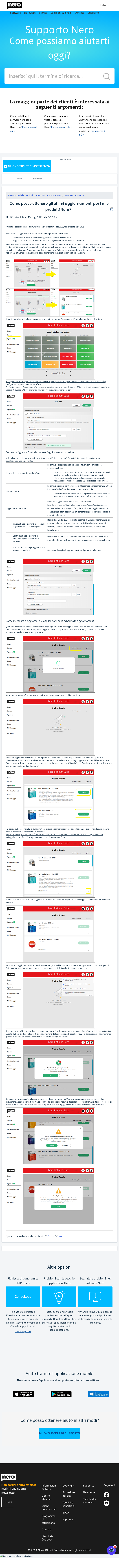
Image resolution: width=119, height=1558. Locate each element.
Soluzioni (38, 178)
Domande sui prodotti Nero (48, 195)
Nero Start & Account (74, 195)
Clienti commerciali (49, 1507)
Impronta (67, 1519)
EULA (65, 1512)
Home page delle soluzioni (20, 195)
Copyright (68, 1485)
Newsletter (89, 1492)
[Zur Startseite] (16, 4)
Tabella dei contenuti (89, 1501)
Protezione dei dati (68, 1494)
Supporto (88, 1485)
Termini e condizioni (68, 1504)
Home (19, 178)
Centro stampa (46, 1497)
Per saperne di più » (61, 127)
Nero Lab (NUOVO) (47, 1538)
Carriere (46, 1529)
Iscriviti (8, 1502)
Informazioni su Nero (49, 1487)
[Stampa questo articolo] (111, 208)
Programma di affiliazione (48, 1519)
